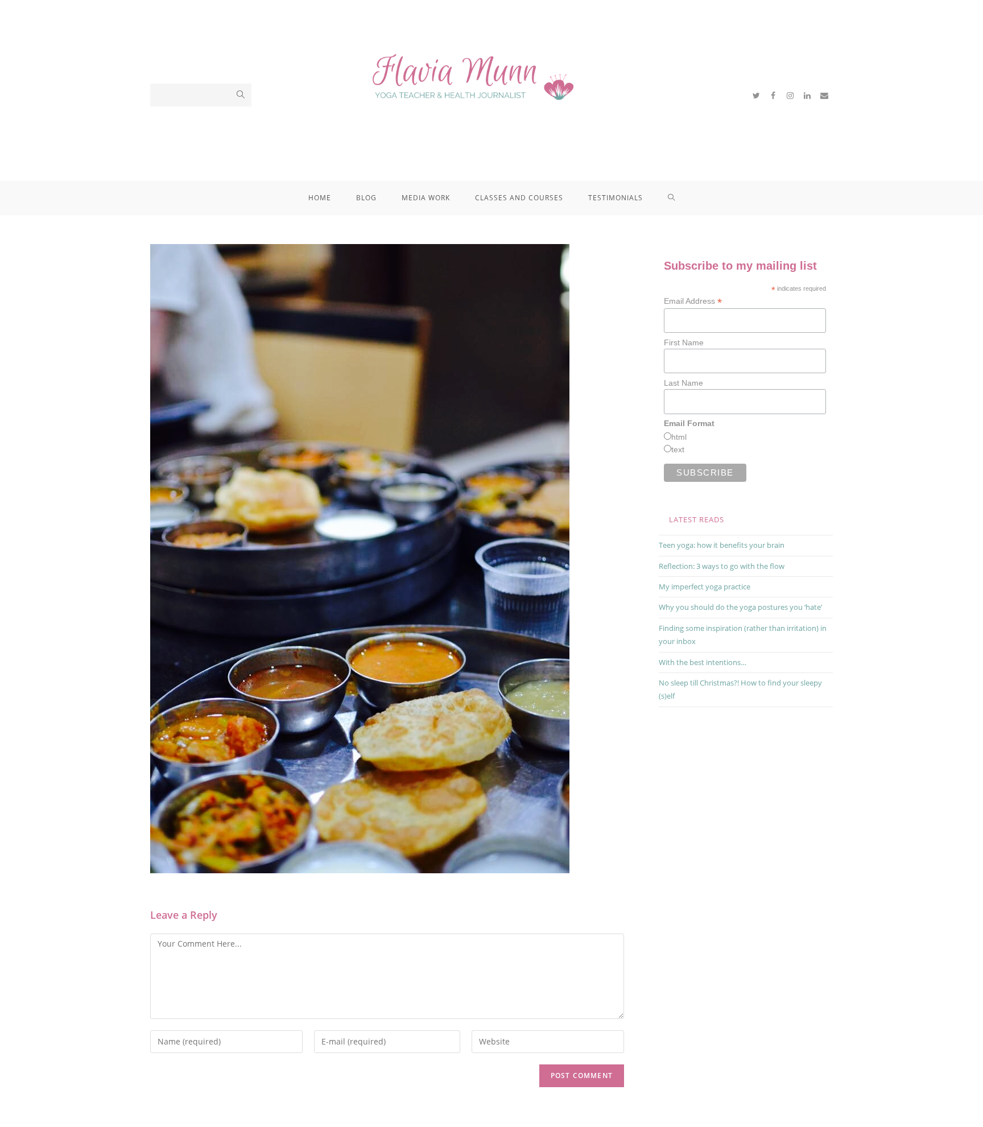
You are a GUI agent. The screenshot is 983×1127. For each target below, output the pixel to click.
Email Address (693, 301)
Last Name (683, 382)
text (677, 449)
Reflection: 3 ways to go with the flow (721, 566)
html (679, 436)
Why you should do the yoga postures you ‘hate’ (740, 607)
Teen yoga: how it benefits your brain (721, 545)
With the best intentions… (702, 662)
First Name (684, 342)
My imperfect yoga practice (704, 586)
